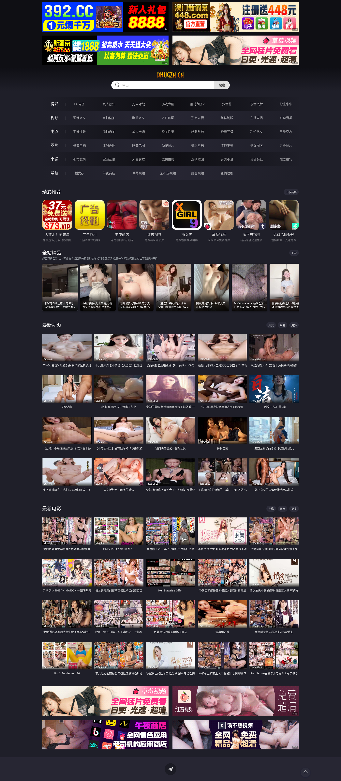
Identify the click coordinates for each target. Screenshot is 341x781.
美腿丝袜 (197, 145)
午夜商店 (109, 173)
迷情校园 (197, 159)
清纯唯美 (227, 145)
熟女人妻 (197, 118)
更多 (294, 325)
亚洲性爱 (79, 132)
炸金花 (227, 104)
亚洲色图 (109, 145)
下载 (294, 253)
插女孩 (79, 173)
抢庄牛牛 (286, 104)
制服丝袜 (197, 132)
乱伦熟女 (256, 132)
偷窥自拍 (79, 145)
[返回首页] (305, 772)
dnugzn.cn (170, 75)
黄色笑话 (256, 159)
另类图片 (286, 145)
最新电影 (51, 508)
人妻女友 (138, 159)
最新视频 (51, 325)
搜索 (222, 85)
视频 (54, 117)
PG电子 (79, 104)
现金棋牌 (256, 104)
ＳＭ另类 (286, 118)
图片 (54, 145)
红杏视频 (197, 173)
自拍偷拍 (109, 118)
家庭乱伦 (109, 159)
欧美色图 (138, 145)
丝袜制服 (227, 118)
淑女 (282, 509)
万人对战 (138, 104)
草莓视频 (138, 173)
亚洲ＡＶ (79, 118)
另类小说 (227, 159)
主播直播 (256, 118)
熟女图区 (256, 145)
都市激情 (79, 159)
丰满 (271, 509)
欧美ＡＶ (138, 118)
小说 (54, 159)
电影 (54, 131)
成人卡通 (138, 132)
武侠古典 (168, 159)
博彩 (54, 104)
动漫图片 (168, 145)
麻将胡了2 (197, 104)
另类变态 (286, 132)
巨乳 (282, 325)
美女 (271, 325)
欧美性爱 (168, 132)
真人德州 (109, 104)
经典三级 (227, 132)
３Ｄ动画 (168, 118)
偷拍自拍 (109, 132)
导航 (54, 173)
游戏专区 (168, 104)
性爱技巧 (286, 159)
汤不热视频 (168, 173)
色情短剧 (227, 173)
